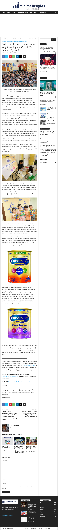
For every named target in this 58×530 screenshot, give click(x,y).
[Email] (20, 56)
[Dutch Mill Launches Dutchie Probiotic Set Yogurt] (43, 109)
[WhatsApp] (13, 56)
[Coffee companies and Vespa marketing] (43, 122)
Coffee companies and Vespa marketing (51, 121)
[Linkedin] (17, 56)
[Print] (24, 56)
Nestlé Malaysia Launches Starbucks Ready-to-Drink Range (47, 93)
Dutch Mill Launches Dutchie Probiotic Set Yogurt (51, 108)
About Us (27, 528)
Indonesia (42, 509)
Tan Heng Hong (6, 52)
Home (3, 12)
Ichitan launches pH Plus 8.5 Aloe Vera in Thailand (47, 142)
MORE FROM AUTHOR (17, 434)
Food (13, 12)
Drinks (8, 12)
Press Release (24, 41)
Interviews (35, 12)
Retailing (45, 528)
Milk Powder (17, 41)
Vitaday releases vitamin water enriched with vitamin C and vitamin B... (51, 115)
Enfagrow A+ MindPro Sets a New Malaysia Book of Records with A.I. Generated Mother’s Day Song (31, 448)
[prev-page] (34, 435)
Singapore (42, 511)
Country (6, 38)
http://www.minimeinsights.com (16, 427)
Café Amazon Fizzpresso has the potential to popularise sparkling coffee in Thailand (47, 133)
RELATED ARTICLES (7, 434)
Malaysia (11, 38)
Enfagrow (8, 397)
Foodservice (50, 528)
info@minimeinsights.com (7, 515)
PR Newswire (43, 12)
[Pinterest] (10, 56)
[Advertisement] (29, 25)
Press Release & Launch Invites (25, 12)
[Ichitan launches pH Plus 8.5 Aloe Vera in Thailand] (24, 519)
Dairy (13, 41)
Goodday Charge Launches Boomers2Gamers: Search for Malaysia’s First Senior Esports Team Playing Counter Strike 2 (29, 415)
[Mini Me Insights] (29, 6)
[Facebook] (3, 56)
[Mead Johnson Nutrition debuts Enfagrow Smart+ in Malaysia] (7, 441)
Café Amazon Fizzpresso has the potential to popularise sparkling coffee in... (32, 505)
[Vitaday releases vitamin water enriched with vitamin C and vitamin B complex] (43, 115)
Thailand (42, 507)
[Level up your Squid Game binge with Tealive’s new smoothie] (48, 59)
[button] (55, 12)
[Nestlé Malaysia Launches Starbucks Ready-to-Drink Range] (48, 85)
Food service (42, 516)
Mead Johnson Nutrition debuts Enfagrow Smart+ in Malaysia (6, 448)
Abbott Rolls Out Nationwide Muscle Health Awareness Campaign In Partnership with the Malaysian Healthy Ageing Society (9, 415)
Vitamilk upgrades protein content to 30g (48, 137)
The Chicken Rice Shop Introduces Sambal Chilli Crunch (47, 146)
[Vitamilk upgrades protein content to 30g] (24, 513)
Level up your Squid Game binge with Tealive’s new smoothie (47, 48)
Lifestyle (42, 514)
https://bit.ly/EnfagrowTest (29, 365)
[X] (6, 56)
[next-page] (36, 435)
